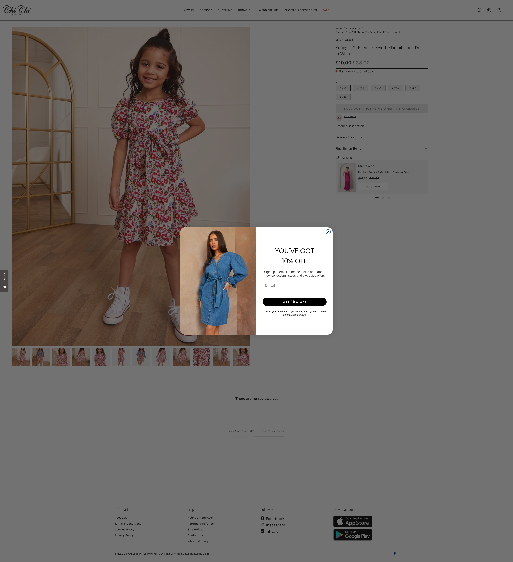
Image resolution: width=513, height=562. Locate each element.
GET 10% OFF (294, 301)
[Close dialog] (328, 231)
